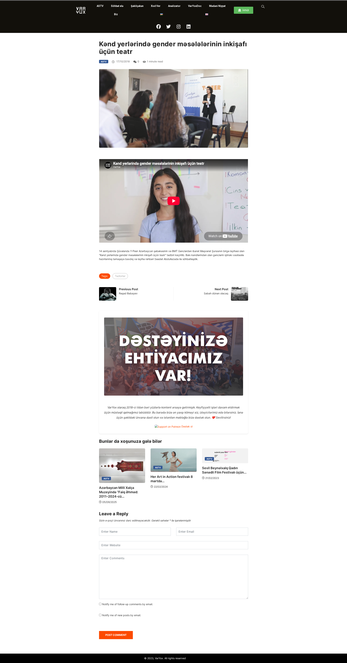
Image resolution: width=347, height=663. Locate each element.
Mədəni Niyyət (217, 6)
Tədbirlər (120, 276)
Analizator (174, 6)
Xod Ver (155, 6)
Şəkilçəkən (137, 6)
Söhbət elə (117, 6)
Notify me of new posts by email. (121, 615)
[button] (262, 6)
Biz (116, 14)
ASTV (100, 6)
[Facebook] (158, 26)
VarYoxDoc (195, 6)
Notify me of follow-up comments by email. (127, 604)
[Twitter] (168, 26)
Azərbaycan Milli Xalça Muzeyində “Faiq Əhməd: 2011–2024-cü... (118, 492)
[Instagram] (178, 26)
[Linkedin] (188, 26)
